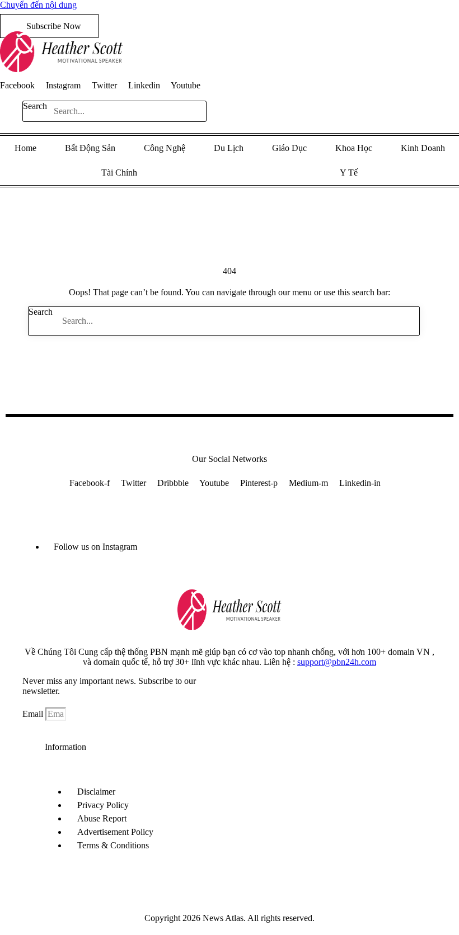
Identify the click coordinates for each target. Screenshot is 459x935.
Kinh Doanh (423, 148)
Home (25, 148)
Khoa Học (353, 148)
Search (35, 106)
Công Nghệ (164, 148)
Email (33, 714)
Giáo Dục (289, 148)
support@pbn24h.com (336, 662)
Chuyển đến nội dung (38, 5)
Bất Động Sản (90, 148)
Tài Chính (119, 172)
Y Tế (349, 172)
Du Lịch (228, 148)
